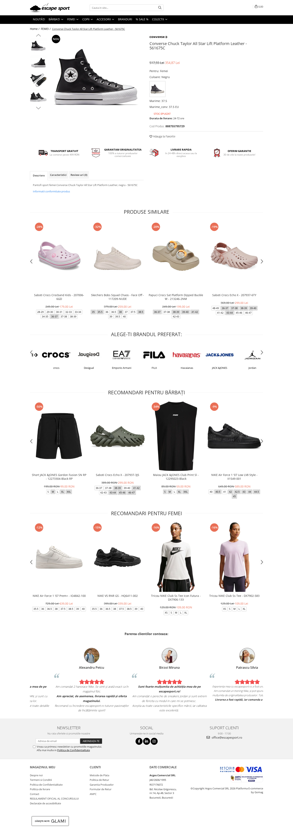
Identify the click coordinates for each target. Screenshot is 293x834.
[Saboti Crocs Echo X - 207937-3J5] (117, 436)
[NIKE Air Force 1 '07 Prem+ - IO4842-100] (59, 557)
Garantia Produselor (102, 784)
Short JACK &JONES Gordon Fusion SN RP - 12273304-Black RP (59, 477)
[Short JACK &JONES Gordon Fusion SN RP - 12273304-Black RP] (59, 436)
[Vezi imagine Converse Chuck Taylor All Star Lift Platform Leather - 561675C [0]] (38, 46)
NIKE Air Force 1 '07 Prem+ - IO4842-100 (59, 596)
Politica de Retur (99, 780)
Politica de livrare (40, 789)
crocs (48, 368)
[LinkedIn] (146, 741)
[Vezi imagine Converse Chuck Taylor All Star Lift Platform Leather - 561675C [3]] (38, 97)
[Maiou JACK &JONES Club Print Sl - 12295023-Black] (176, 436)
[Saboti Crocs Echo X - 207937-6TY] (234, 256)
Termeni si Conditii (41, 780)
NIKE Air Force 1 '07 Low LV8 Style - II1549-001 (234, 477)
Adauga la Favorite (163, 136)
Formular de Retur (100, 789)
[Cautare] (159, 7)
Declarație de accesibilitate (45, 803)
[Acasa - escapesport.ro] (50, 7)
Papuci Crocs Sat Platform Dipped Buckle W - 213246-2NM (176, 297)
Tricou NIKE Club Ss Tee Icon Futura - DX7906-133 (176, 597)
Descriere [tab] (39, 175)
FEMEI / (46, 29)
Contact (34, 794)
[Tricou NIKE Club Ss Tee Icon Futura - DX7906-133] (176, 557)
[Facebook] (139, 741)
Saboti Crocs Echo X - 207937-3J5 (117, 475)
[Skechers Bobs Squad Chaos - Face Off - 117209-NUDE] (117, 256)
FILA (146, 368)
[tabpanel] (96, 81)
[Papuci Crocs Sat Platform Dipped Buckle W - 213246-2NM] (176, 256)
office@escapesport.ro (226, 737)
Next (38, 108)
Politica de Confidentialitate (73, 750)
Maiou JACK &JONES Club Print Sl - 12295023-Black (176, 477)
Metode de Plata (99, 775)
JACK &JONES (211, 368)
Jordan (244, 368)
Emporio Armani (113, 368)
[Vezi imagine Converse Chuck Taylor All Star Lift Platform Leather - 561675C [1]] (38, 63)
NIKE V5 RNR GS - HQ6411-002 (117, 596)
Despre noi (36, 775)
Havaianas (179, 368)
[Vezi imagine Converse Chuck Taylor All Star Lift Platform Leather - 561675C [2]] (38, 80)
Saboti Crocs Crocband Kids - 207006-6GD (59, 297)
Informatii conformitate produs (51, 191)
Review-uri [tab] (79, 175)
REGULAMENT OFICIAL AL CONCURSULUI (54, 798)
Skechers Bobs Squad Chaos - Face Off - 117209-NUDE (117, 297)
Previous (38, 36)
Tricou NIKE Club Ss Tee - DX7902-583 (234, 596)
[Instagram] (154, 741)
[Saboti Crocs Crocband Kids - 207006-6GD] (59, 256)
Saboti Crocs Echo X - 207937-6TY (234, 295)
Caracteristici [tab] (58, 175)
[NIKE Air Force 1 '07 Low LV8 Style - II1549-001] (234, 436)
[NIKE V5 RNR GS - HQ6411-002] (117, 557)
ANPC (93, 794)
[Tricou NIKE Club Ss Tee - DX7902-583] (234, 557)
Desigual (81, 368)
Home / (35, 29)
